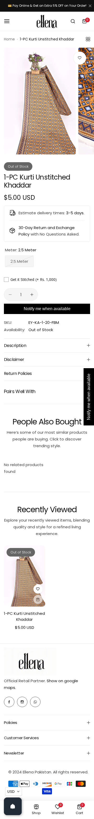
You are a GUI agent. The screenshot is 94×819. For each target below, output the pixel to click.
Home (9, 39)
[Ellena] (47, 21)
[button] (13, 791)
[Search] (73, 21)
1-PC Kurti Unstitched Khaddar (24, 616)
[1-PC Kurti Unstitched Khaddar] (24, 576)
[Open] (13, 806)
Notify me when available (47, 309)
